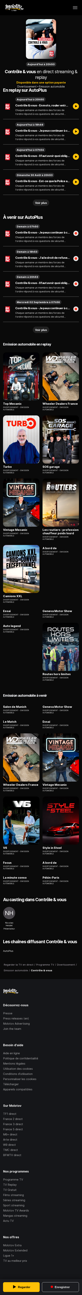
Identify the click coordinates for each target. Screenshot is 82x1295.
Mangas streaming (15, 1215)
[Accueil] (14, 7)
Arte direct (10, 1139)
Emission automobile (52, 86)
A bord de (50, 548)
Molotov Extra (12, 1245)
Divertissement (27, 86)
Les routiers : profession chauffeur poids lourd (61, 531)
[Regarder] (76, 107)
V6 (5, 848)
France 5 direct (13, 1129)
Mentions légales (14, 1063)
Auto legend (12, 626)
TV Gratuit (10, 1190)
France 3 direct (13, 1124)
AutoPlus (8, 950)
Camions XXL (12, 596)
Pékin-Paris (51, 877)
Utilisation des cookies (18, 1068)
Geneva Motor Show (57, 611)
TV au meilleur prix (15, 1261)
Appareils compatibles (17, 1089)
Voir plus (41, 202)
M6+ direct (10, 1134)
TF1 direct (9, 1114)
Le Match (9, 721)
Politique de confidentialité (20, 1058)
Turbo (7, 467)
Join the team (12, 1029)
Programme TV (13, 1179)
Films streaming (13, 1195)
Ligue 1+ (8, 1255)
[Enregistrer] (76, 234)
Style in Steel (52, 848)
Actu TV (8, 1221)
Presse (7, 1013)
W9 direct (9, 1145)
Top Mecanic (12, 403)
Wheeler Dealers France (60, 403)
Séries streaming (14, 1200)
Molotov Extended (15, 1250)
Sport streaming (13, 1205)
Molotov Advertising (16, 1023)
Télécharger (11, 1084)
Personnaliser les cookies (19, 1079)
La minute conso (15, 877)
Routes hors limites (57, 674)
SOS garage (51, 467)
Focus (7, 862)
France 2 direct (13, 1119)
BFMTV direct (12, 1155)
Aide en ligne (11, 1053)
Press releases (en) (16, 1018)
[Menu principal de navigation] (75, 7)
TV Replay (10, 1184)
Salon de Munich (14, 707)
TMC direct (10, 1150)
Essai (7, 611)
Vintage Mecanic (15, 530)
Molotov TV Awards (16, 1210)
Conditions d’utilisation (18, 1074)
